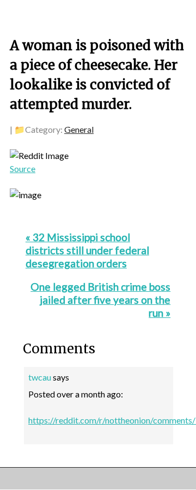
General (79, 129)
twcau (39, 377)
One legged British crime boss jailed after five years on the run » (100, 299)
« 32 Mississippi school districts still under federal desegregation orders (87, 250)
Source (22, 168)
